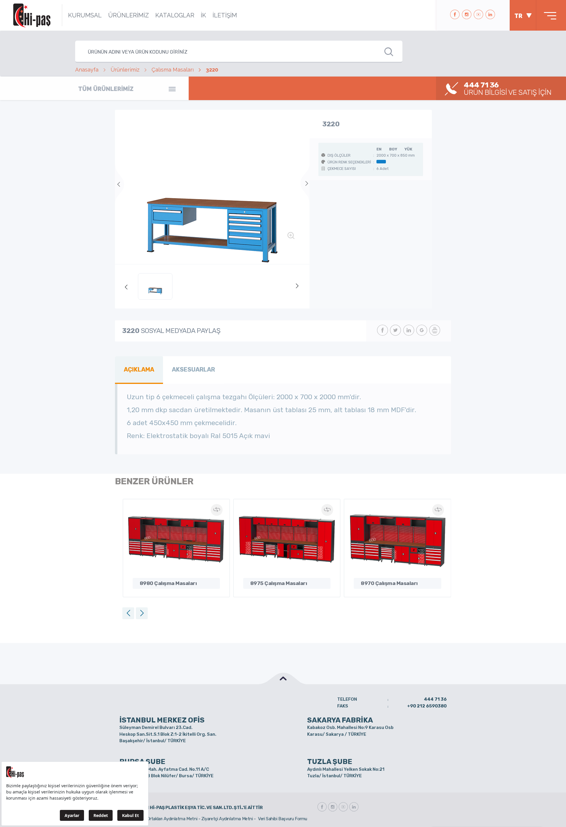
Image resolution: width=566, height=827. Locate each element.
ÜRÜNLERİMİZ (128, 15)
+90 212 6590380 (427, 706)
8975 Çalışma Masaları (278, 583)
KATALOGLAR (174, 15)
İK (203, 15)
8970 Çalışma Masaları (389, 583)
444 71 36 (435, 699)
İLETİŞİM (225, 15)
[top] (283, 678)
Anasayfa (86, 70)
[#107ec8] (212, 187)
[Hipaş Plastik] (31, 15)
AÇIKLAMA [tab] (139, 369)
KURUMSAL (85, 15)
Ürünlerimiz (125, 70)
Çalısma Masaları (173, 70)
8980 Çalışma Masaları (168, 583)
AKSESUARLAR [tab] (193, 369)
